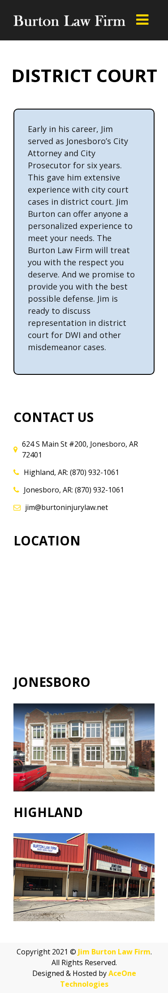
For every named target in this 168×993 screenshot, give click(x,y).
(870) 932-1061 (94, 472)
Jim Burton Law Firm (114, 952)
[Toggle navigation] (142, 19)
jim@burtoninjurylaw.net (66, 507)
